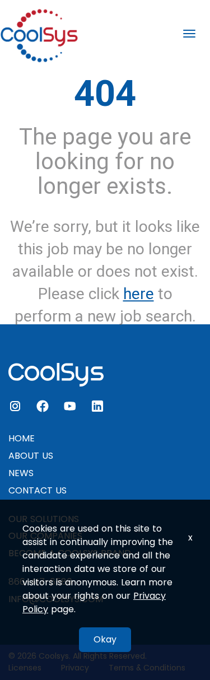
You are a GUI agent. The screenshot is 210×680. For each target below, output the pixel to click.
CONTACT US (37, 490)
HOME (21, 438)
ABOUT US (30, 455)
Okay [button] (105, 639)
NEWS (21, 473)
